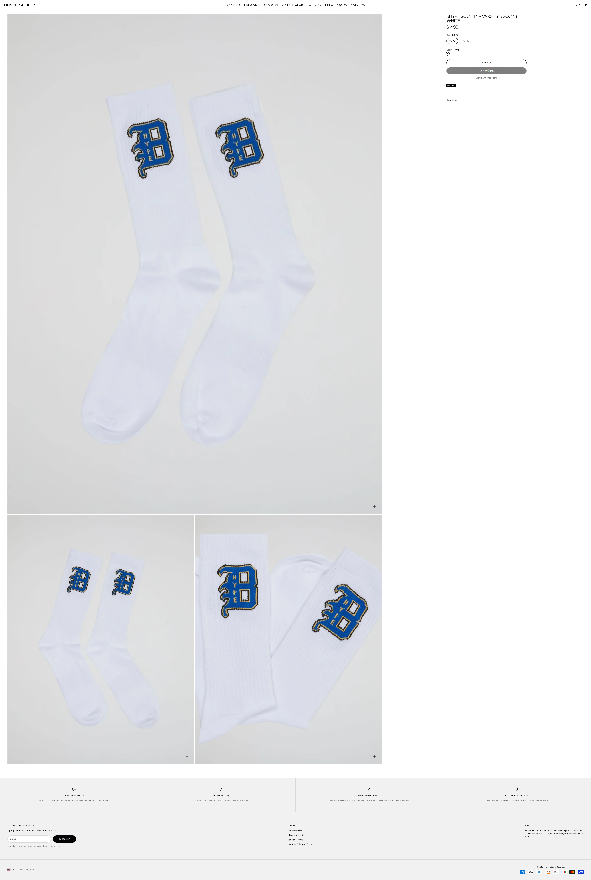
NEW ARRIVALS (233, 5)
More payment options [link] (486, 77)
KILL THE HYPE (314, 5)
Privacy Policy (295, 830)
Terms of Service (297, 835)
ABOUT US (342, 5)
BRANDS (329, 5)
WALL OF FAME (358, 5)
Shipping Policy (296, 839)
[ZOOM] (375, 507)
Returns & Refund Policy (300, 844)
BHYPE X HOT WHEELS (293, 5)
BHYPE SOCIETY (252, 5)
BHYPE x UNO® (270, 5)
